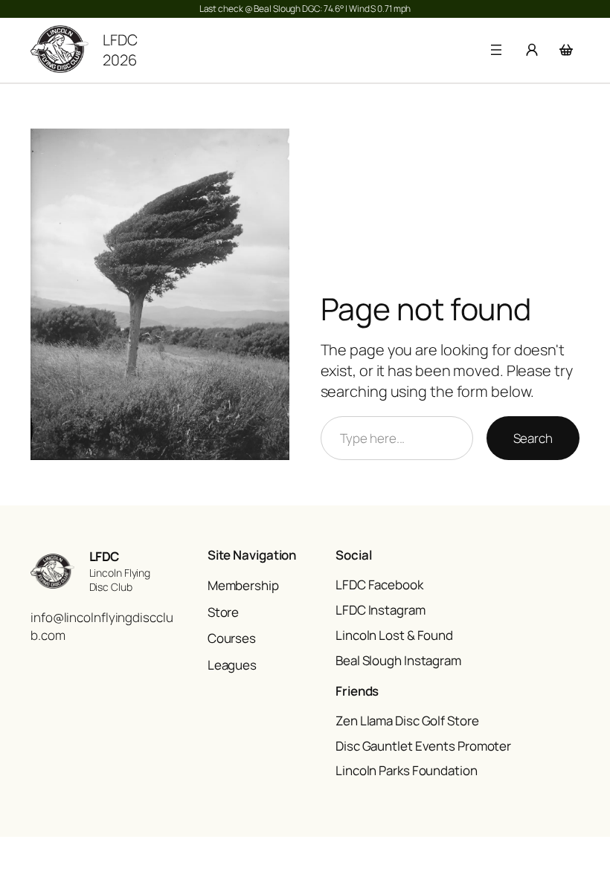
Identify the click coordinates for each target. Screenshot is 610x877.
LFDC (104, 556)
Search (533, 438)
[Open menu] (496, 50)
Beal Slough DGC (287, 8)
